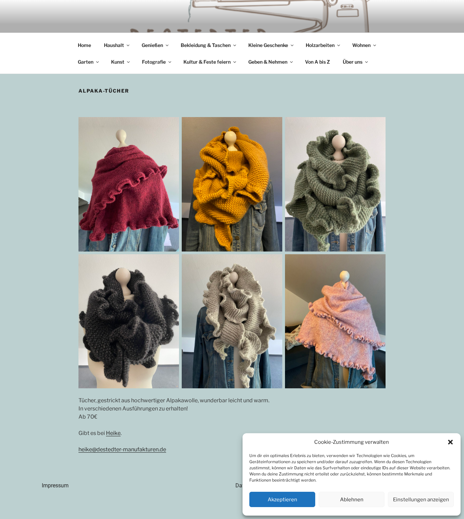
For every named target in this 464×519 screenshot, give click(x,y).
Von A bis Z (317, 62)
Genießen (152, 45)
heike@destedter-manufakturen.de (122, 449)
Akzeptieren (282, 500)
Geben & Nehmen (267, 62)
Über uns (352, 62)
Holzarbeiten (320, 45)
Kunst (117, 62)
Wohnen (361, 45)
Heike (113, 433)
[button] (450, 442)
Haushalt (114, 45)
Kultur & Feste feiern (207, 62)
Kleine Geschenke (268, 45)
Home (84, 45)
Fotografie (154, 62)
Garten (85, 62)
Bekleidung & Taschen (206, 45)
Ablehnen (351, 500)
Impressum (55, 485)
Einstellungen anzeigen (421, 500)
